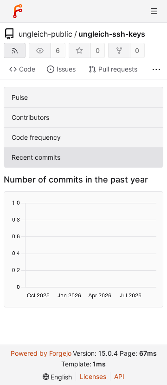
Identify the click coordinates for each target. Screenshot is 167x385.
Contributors (30, 117)
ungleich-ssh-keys (111, 34)
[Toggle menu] (154, 11)
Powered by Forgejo (41, 353)
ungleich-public (45, 34)
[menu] (57, 377)
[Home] (18, 11)
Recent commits (36, 157)
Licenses (93, 376)
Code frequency (36, 137)
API (119, 376)
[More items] (156, 69)
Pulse (20, 97)
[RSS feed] (15, 50)
